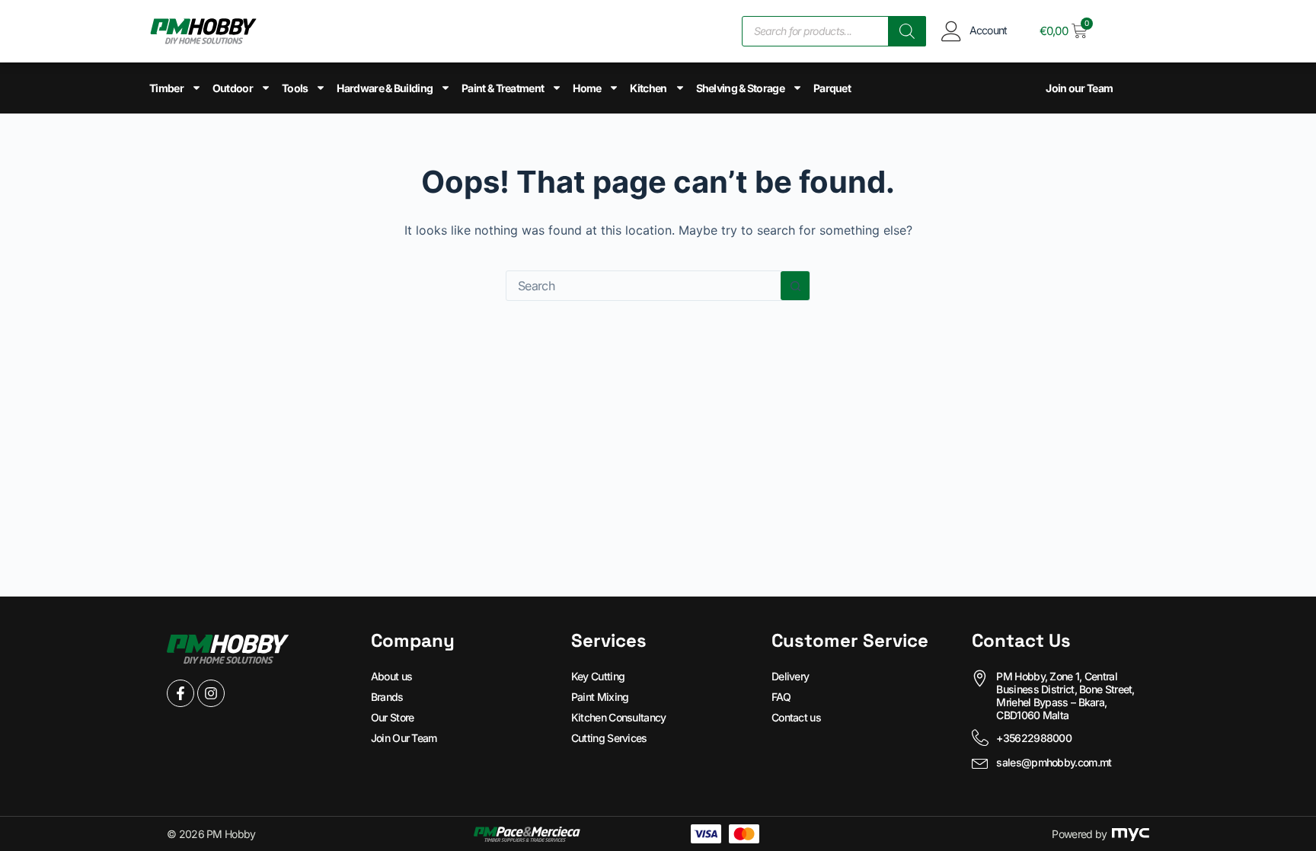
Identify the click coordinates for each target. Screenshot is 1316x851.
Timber (166, 88)
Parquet (832, 88)
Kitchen (648, 88)
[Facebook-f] (180, 693)
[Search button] (795, 285)
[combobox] (643, 285)
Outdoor (232, 88)
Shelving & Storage (740, 88)
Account (988, 30)
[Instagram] (211, 693)
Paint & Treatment (503, 88)
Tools (295, 88)
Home (587, 88)
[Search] (907, 31)
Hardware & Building (385, 88)
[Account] (951, 31)
